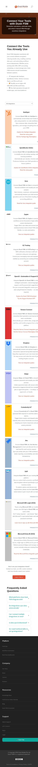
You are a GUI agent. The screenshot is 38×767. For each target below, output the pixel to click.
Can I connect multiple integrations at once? (16, 615)
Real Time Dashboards (8, 655)
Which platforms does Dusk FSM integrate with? (18, 598)
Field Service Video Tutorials (10, 699)
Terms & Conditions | (12, 764)
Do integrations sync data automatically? (18, 607)
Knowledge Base (7, 695)
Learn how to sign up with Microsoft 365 (26, 522)
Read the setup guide (26, 134)
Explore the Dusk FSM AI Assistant (26, 296)
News (3, 673)
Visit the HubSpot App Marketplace (26, 136)
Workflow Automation (8, 650)
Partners (4, 681)
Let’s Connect (6, 726)
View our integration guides (26, 234)
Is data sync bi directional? (18, 623)
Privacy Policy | (23, 764)
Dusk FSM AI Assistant (8, 708)
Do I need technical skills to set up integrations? (18, 630)
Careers (4, 677)
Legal (3, 735)
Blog (3, 704)
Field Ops (5, 646)
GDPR (30, 764)
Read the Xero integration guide (26, 203)
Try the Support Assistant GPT (26, 298)
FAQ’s (3, 730)
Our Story (5, 669)
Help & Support (6, 722)
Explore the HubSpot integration (26, 132)
